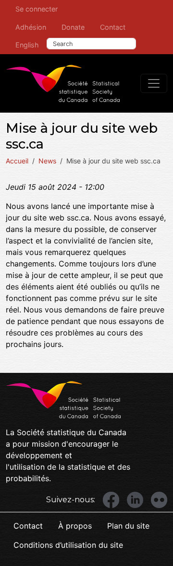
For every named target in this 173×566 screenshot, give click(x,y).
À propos (75, 526)
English (27, 45)
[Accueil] (63, 83)
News (47, 161)
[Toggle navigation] (153, 83)
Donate (73, 27)
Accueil (17, 161)
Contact (112, 27)
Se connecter (36, 9)
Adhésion (30, 27)
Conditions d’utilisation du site (68, 545)
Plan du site (128, 526)
